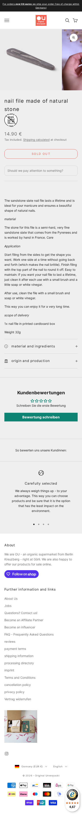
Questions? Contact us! (20, 613)
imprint (9, 670)
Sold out (41, 153)
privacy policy (14, 692)
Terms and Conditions (19, 677)
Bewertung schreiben (41, 417)
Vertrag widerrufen (17, 699)
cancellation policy (17, 685)
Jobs (7, 606)
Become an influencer (19, 627)
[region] (41, 493)
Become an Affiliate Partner (23, 620)
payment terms (15, 649)
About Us (10, 598)
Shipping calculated (36, 139)
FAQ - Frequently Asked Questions (29, 634)
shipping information (18, 656)
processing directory (19, 663)
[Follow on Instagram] (6, 753)
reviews (9, 641)
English (58, 766)
